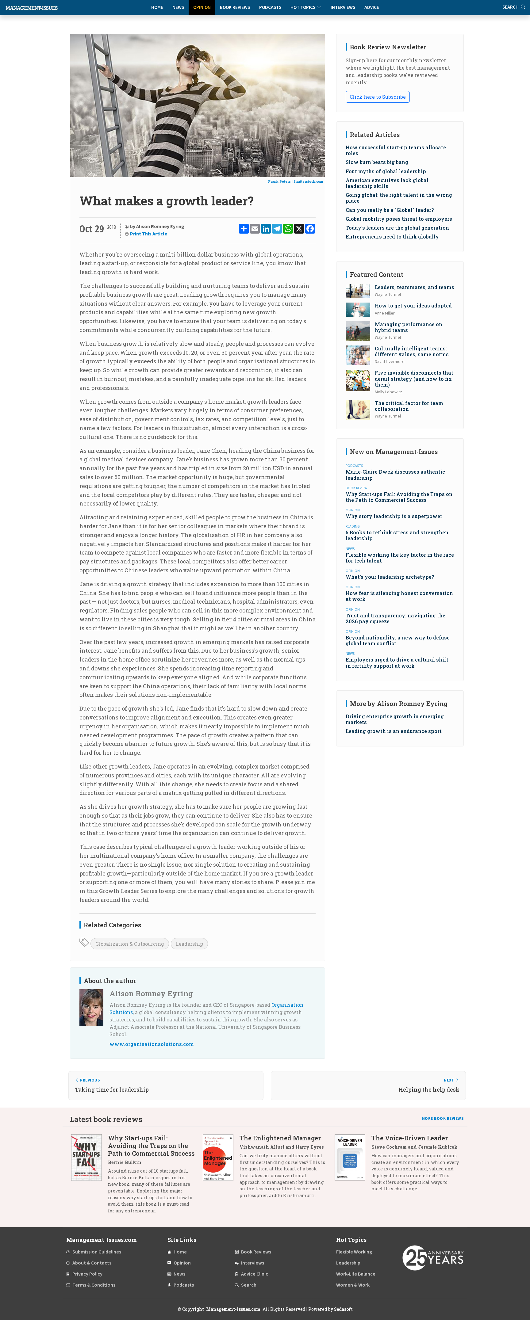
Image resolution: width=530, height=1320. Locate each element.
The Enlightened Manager (280, 1138)
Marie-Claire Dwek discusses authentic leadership (395, 474)
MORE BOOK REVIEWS (443, 1118)
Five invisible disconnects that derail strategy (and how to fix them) (414, 378)
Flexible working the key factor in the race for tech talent (400, 557)
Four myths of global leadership (386, 171)
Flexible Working (354, 1251)
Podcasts (270, 7)
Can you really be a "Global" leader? (390, 210)
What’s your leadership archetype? (390, 577)
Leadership (189, 943)
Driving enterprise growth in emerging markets (395, 719)
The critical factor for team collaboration (409, 406)
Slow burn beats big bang (377, 162)
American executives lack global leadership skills (387, 183)
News (178, 7)
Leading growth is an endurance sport (394, 731)
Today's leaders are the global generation (397, 227)
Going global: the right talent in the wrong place (399, 198)
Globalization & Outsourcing (129, 943)
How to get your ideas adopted (413, 305)
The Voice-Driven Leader (409, 1138)
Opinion (202, 7)
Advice (371, 7)
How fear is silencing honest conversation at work (399, 596)
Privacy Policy (87, 1274)
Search (248, 1285)
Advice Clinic (254, 1274)
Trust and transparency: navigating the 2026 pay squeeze (395, 618)
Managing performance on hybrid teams (408, 327)
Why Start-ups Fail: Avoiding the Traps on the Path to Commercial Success (399, 497)
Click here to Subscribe (378, 96)
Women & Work (353, 1285)
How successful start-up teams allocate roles (396, 150)
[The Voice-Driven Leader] (353, 1165)
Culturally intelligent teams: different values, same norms (412, 351)
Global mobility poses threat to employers (399, 219)
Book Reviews (235, 7)
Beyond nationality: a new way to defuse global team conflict (398, 640)
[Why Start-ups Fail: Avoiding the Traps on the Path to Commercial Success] (89, 1176)
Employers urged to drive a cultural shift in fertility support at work (397, 662)
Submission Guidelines (96, 1251)
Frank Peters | (281, 181)
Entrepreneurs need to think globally (392, 236)
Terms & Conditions (93, 1285)
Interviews (343, 7)
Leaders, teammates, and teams (414, 287)
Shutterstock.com (308, 181)
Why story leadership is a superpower (394, 516)
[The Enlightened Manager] (221, 1169)
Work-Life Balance (355, 1274)
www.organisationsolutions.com (151, 1044)
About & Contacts (91, 1263)
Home (157, 7)
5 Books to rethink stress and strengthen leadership (397, 535)
